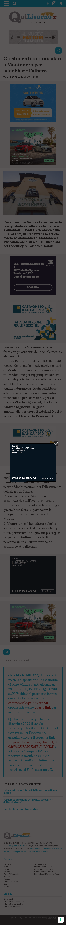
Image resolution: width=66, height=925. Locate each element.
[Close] (56, 443)
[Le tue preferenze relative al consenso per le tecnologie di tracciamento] (61, 920)
